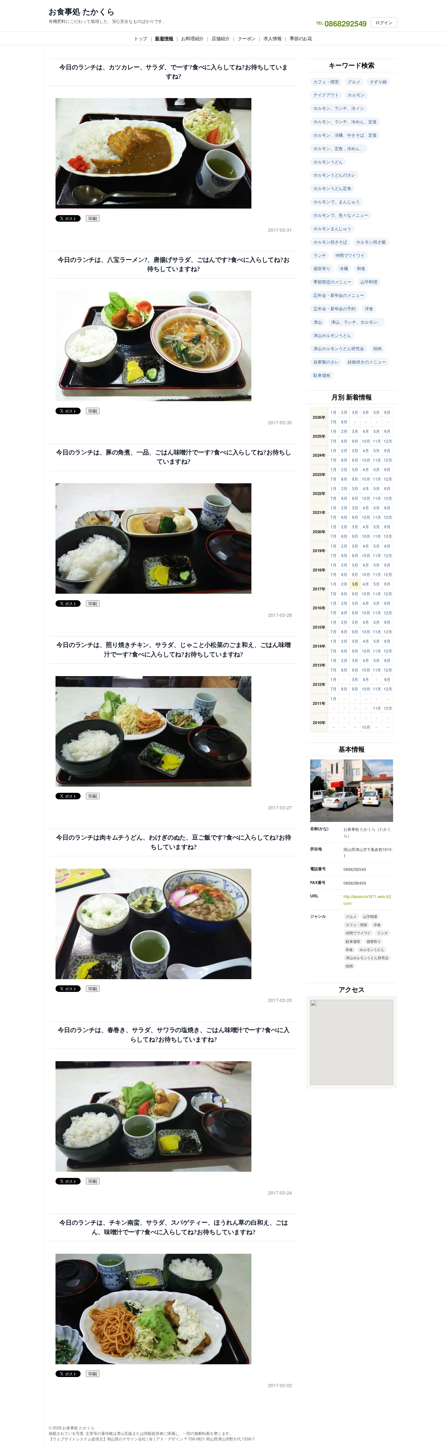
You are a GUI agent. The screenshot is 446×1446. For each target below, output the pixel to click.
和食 (361, 268)
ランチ (319, 255)
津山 (317, 322)
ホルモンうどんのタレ (334, 175)
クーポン (247, 38)
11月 (377, 441)
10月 (366, 441)
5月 (377, 412)
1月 (333, 412)
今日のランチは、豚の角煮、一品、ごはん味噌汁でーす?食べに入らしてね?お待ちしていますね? (173, 457)
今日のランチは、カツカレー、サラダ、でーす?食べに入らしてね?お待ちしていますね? (173, 72)
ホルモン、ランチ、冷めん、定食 (345, 121)
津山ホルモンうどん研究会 (338, 348)
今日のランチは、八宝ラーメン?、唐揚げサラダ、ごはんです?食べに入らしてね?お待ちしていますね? (174, 264)
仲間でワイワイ (350, 255)
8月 (344, 421)
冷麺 (344, 268)
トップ (141, 38)
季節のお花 (301, 38)
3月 (355, 412)
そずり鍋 (378, 81)
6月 (387, 412)
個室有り (321, 268)
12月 (388, 441)
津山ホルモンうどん (332, 335)
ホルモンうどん (328, 162)
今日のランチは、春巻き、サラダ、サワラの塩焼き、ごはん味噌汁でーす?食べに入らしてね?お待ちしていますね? (173, 1035)
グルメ (354, 81)
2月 (344, 412)
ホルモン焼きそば (330, 242)
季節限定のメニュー (332, 282)
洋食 (369, 308)
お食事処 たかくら (82, 11)
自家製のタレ (326, 362)
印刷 (92, 218)
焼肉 (377, 348)
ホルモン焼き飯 (371, 242)
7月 (333, 421)
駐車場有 (321, 375)
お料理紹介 (192, 38)
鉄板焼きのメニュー (367, 362)
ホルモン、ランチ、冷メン (338, 108)
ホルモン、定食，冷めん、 (338, 148)
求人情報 (272, 38)
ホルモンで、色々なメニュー (340, 215)
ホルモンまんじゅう (332, 228)
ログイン (383, 22)
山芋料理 (368, 282)
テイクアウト (326, 95)
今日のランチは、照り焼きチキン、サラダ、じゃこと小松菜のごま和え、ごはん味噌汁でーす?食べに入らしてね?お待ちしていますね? (173, 649)
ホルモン (356, 95)
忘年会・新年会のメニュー (338, 295)
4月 (366, 412)
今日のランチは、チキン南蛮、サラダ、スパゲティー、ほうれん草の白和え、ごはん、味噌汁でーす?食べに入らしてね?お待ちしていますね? (173, 1227)
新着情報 (164, 38)
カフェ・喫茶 (326, 81)
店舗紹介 (221, 38)
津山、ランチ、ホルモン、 (356, 322)
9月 (355, 441)
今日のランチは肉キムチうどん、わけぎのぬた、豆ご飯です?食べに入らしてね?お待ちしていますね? (173, 842)
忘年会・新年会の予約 (334, 308)
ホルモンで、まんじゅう (336, 201)
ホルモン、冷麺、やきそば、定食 (345, 135)
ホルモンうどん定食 (332, 188)
